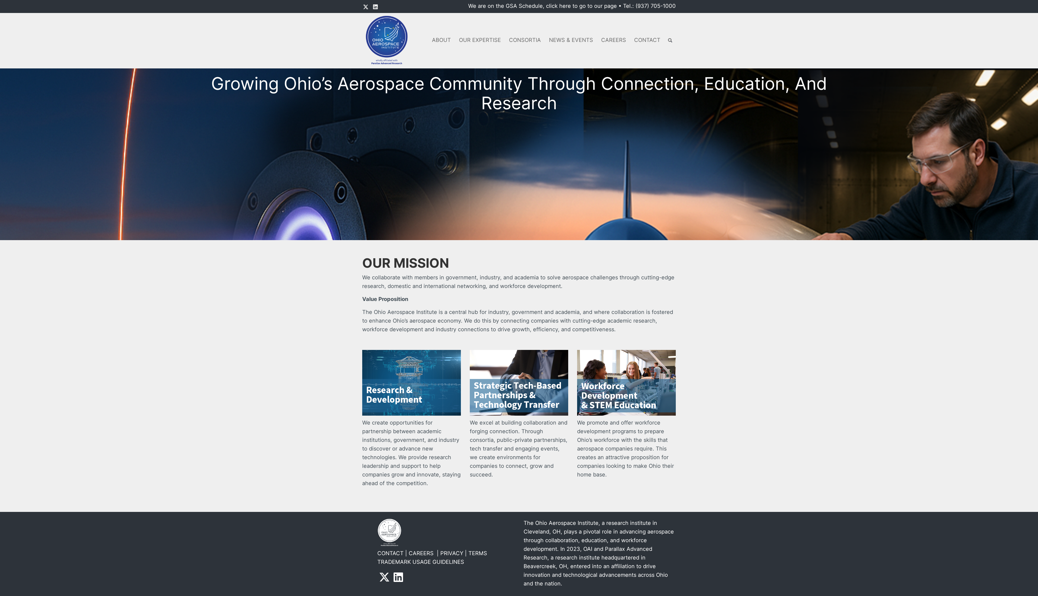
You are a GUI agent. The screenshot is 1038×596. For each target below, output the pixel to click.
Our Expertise (480, 40)
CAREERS (421, 553)
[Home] (388, 40)
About (441, 40)
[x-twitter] (365, 7)
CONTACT (390, 553)
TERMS (477, 553)
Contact (647, 40)
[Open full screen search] (670, 40)
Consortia (525, 40)
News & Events (571, 40)
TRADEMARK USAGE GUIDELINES (420, 562)
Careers (613, 40)
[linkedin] (375, 7)
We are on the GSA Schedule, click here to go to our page (542, 6)
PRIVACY (451, 553)
